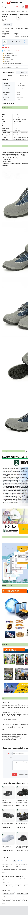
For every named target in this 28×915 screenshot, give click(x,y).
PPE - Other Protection (7, 864)
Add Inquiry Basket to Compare (10, 67)
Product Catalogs (23, 861)
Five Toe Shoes (6, 900)
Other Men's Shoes (7, 886)
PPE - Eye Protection (21, 867)
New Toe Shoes (16, 900)
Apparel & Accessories (10, 11)
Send (15, 774)
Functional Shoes (20, 11)
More (3, 903)
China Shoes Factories (8, 893)
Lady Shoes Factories (8, 897)
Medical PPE (5, 867)
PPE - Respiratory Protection (8, 869)
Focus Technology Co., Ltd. (19, 909)
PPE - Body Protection (21, 869)
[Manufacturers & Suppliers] (14, 2)
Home (3, 11)
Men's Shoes (18, 886)
